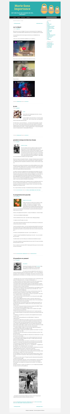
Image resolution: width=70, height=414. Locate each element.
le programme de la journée (21, 195)
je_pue (24, 111)
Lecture (48, 32)
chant (14, 402)
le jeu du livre (49, 31)
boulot (32, 253)
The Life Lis (38, 266)
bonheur (40, 401)
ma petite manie (49, 42)
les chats (48, 33)
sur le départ (17, 27)
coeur (16, 402)
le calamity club (49, 45)
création (18, 402)
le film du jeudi (49, 30)
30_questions (25, 263)
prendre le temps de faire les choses (24, 140)
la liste (48, 29)
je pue (15, 106)
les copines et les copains (51, 34)
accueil (15, 17)
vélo (27, 101)
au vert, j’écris (49, 47)
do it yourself (19, 401)
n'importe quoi (19, 101)
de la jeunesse (49, 46)
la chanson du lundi (50, 27)
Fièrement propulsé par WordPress (39, 410)
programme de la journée (27, 200)
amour (38, 401)
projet (28, 402)
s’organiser (28, 17)
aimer (36, 401)
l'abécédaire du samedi (50, 26)
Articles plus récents (39, 23)
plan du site (23, 17)
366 (47, 21)
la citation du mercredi (50, 28)
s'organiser (49, 39)
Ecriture (48, 25)
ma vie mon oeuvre (19, 253)
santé (26, 101)
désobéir (21, 402)
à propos (18, 17)
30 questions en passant (21, 258)
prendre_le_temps (24, 145)
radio (48, 38)
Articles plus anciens (16, 23)
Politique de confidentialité (29, 410)
